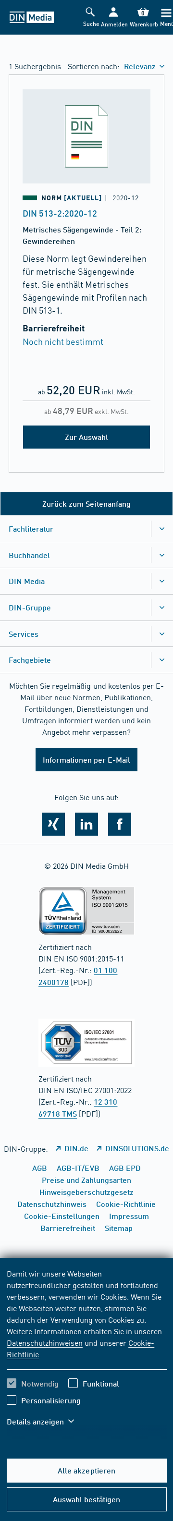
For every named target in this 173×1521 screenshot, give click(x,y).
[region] (87, 1353)
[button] (113, 17)
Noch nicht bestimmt (63, 341)
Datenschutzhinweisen (45, 1342)
